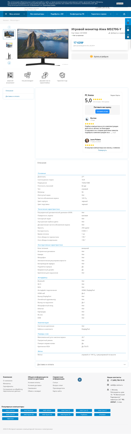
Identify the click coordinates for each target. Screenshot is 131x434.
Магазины (7, 383)
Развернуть (102, 150)
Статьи (55, 382)
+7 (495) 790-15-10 (117, 380)
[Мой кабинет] (124, 14)
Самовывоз (32, 388)
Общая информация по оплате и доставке (38, 378)
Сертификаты (8, 386)
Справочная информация (58, 378)
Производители (59, 388)
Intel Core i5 (84, 410)
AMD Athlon (47, 410)
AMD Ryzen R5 (47, 414)
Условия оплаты (34, 382)
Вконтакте (80, 380)
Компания (7, 377)
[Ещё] (117, 14)
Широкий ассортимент (10, 82)
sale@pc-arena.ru (116, 385)
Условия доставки (34, 385)
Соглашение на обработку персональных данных (13, 390)
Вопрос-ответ (58, 385)
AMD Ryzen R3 (29, 414)
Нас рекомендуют (27, 81)
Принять (120, 4)
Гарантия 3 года (62, 81)
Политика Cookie (49, 5)
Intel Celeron (10, 410)
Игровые (102, 414)
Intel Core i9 (10, 414)
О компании (7, 381)
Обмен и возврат (34, 391)
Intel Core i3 (65, 410)
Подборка (84, 414)
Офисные (10, 419)
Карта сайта (57, 391)
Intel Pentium (28, 410)
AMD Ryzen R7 (66, 414)
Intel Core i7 (102, 410)
